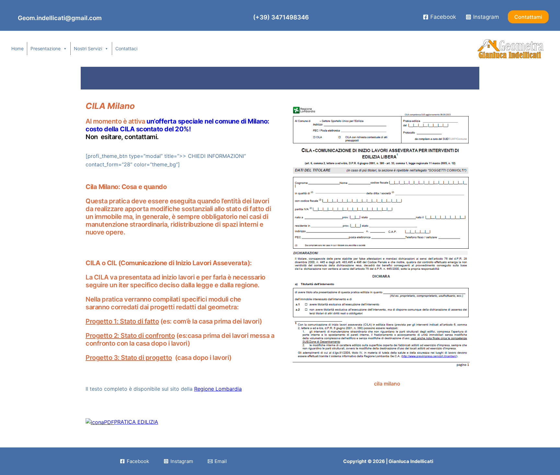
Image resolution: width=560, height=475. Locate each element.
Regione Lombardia (218, 389)
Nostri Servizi (88, 48)
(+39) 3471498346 (280, 17)
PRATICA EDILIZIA (136, 422)
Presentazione (45, 48)
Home (17, 48)
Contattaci (126, 48)
